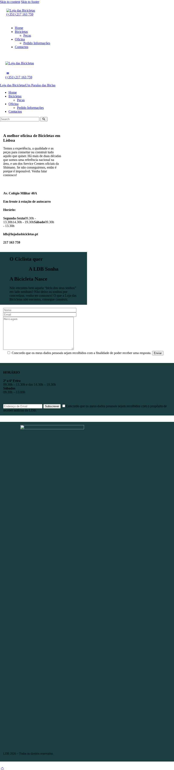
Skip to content (10, 2)
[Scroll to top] (2, 768)
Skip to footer (30, 2)
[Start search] (44, 119)
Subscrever (52, 406)
